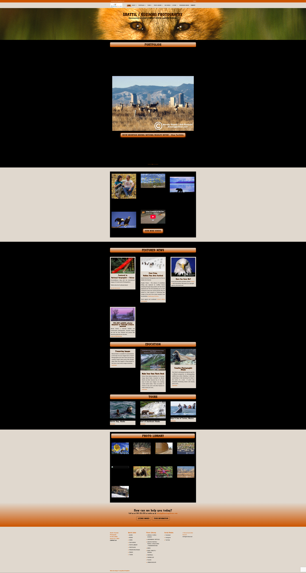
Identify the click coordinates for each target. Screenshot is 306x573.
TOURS (149, 5)
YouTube (168, 540)
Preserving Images (122, 351)
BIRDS (148, 548)
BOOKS (131, 537)
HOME (129, 5)
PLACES (149, 559)
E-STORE (174, 5)
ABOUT (133, 5)
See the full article (115, 288)
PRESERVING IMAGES (184, 5)
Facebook (168, 535)
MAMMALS (150, 555)
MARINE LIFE (150, 557)
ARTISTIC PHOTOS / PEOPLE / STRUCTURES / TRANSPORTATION (153, 543)
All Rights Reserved (187, 536)
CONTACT (193, 5)
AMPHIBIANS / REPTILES (153, 539)
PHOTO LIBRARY (157, 5)
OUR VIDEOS (167, 5)
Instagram (168, 537)
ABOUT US (123, 203)
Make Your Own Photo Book (153, 374)
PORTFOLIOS (141, 5)
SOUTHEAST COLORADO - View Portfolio (153, 135)
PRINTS (131, 552)
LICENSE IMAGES (143, 518)
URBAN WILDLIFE (151, 562)
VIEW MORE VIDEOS (153, 231)
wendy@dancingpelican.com (167, 513)
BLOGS (131, 535)
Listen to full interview (116, 336)
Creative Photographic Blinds (183, 369)
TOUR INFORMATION (161, 518)
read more (114, 365)
